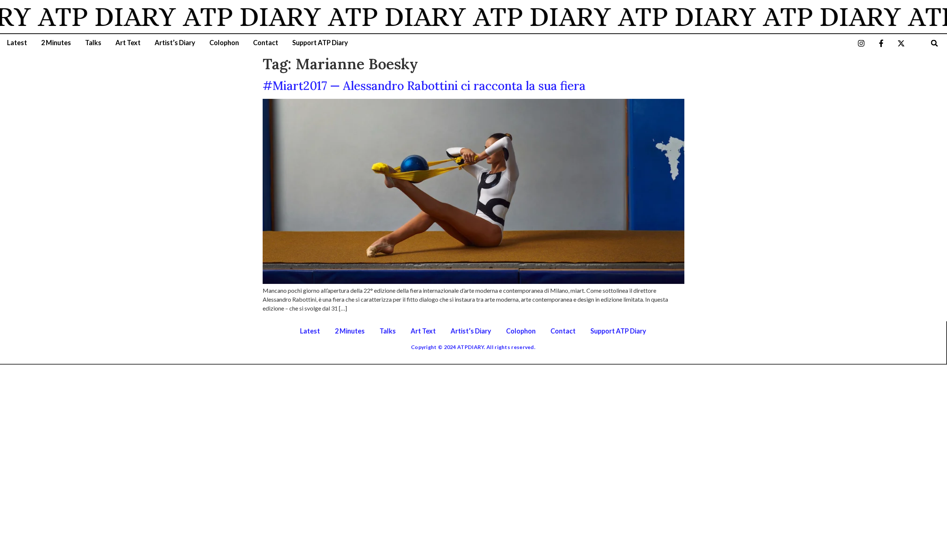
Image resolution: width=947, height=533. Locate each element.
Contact (265, 42)
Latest (17, 42)
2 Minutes (56, 42)
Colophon (224, 42)
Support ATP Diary (320, 42)
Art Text (128, 42)
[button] (934, 43)
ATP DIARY (96, 16)
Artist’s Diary (175, 42)
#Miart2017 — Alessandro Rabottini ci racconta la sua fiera (424, 85)
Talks (93, 42)
